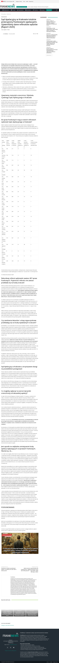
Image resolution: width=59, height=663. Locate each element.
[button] (56, 10)
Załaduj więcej (48, 55)
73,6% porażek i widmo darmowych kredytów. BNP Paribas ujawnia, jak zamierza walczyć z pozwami (52, 43)
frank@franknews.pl (13, 644)
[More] (30, 38)
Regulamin (14, 650)
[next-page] (4, 618)
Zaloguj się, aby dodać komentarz (7, 625)
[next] (56, 7)
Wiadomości (9, 14)
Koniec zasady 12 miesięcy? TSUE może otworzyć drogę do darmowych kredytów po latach (7, 613)
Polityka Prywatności (8, 650)
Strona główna (3, 14)
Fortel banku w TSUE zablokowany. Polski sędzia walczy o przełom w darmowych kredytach (19, 614)
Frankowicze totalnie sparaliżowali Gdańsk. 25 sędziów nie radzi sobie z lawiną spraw (8, 569)
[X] (11, 647)
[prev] (54, 7)
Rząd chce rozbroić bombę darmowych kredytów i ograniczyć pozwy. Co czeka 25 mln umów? (32, 614)
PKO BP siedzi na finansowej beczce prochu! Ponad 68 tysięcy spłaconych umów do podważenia (52, 50)
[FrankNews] (2, 34)
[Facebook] (7, 647)
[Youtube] (14, 647)
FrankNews (6, 33)
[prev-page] (2, 618)
